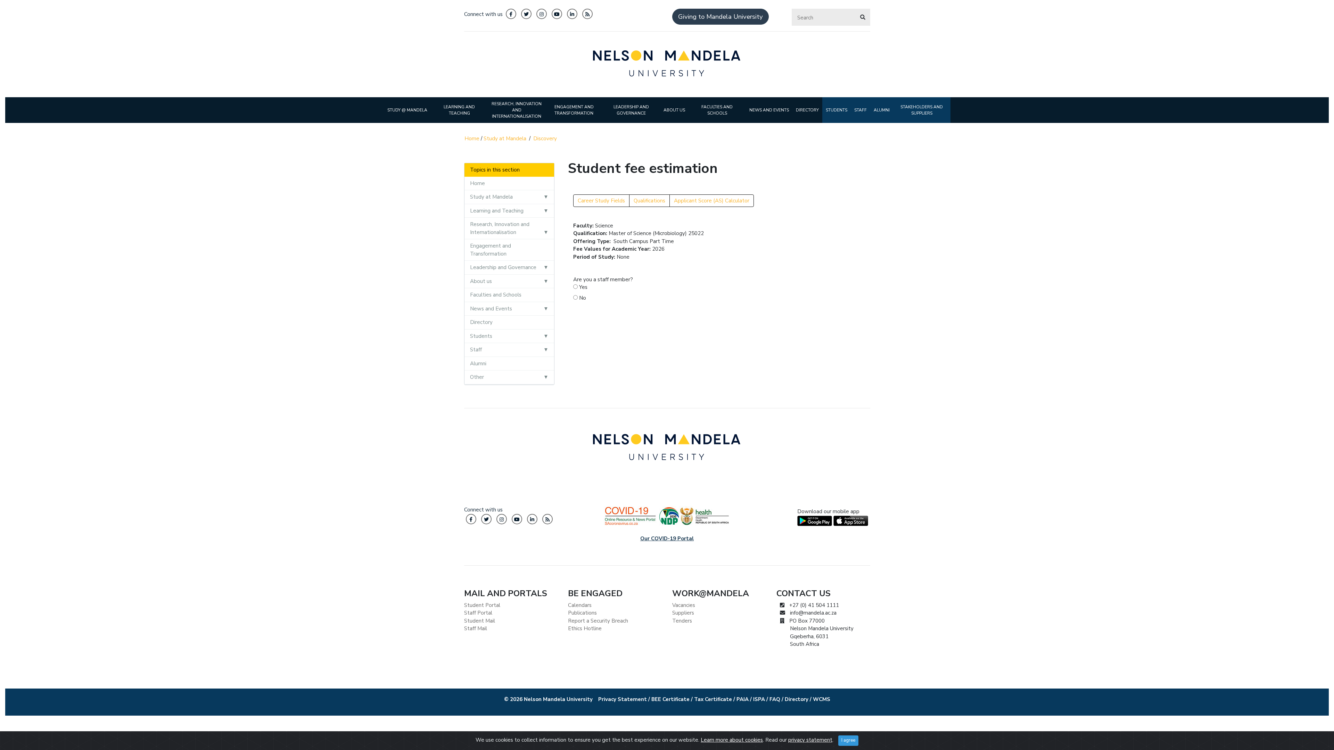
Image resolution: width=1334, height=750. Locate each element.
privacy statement (810, 739)
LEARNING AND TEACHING (459, 110)
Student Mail (479, 620)
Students (481, 336)
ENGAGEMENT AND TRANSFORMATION (574, 110)
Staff (476, 349)
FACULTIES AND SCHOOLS (717, 110)
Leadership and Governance (503, 267)
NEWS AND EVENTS (769, 110)
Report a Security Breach (598, 620)
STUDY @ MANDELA (407, 110)
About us (481, 281)
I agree (848, 740)
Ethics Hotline (585, 628)
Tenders (682, 620)
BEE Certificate (670, 699)
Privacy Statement (622, 699)
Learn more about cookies (732, 739)
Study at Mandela (505, 138)
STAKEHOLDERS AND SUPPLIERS (921, 110)
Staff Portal (478, 612)
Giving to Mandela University (720, 16)
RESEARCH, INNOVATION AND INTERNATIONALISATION (517, 110)
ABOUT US (674, 110)
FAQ (774, 699)
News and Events (491, 308)
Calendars (580, 605)
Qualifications (649, 200)
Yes (582, 287)
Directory (481, 322)
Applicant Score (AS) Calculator (711, 200)
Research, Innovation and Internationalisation (499, 228)
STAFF (860, 110)
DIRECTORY (807, 110)
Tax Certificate (713, 699)
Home (471, 138)
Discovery (545, 138)
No (582, 297)
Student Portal (482, 605)
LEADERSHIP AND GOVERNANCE (631, 110)
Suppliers (683, 612)
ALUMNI (882, 110)
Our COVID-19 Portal (667, 538)
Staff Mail (475, 628)
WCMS (821, 699)
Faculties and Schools (495, 294)
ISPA (759, 699)
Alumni (478, 363)
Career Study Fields (601, 200)
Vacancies (683, 605)
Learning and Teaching (497, 210)
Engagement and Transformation (490, 249)
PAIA (742, 699)
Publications (582, 612)
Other (477, 377)
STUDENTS (836, 110)
